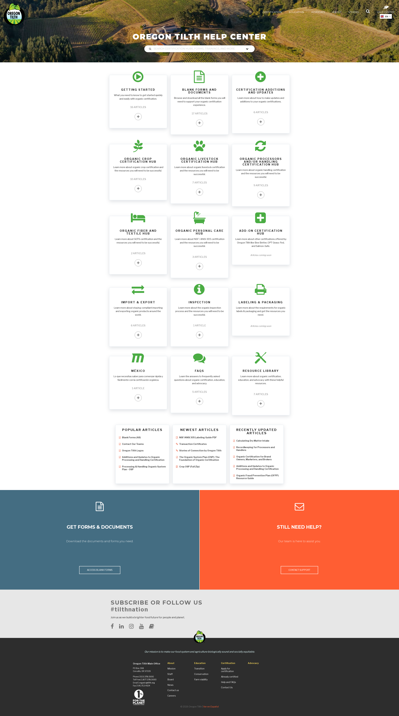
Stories (354, 12)
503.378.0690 (147, 676)
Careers (171, 695)
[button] (138, 116)
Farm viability (201, 679)
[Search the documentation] (150, 48)
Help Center (385, 12)
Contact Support (299, 570)
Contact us (173, 690)
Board (170, 679)
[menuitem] (272, 12)
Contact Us (227, 687)
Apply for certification (227, 670)
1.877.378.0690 (149, 679)
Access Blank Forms (100, 570)
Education (296, 12)
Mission (171, 668)
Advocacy (318, 12)
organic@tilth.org (147, 683)
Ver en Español (211, 706)
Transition (199, 668)
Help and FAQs (228, 682)
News (170, 685)
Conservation (201, 674)
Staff (170, 674)
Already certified (229, 676)
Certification (272, 12)
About (336, 12)
